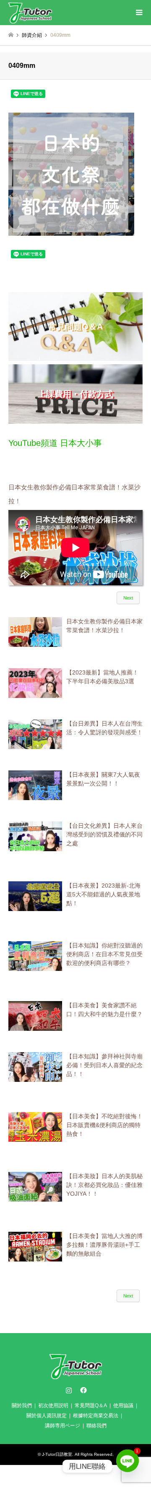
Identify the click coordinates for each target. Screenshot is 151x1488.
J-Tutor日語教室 (57, 1454)
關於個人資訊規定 (46, 1415)
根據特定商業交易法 (95, 1415)
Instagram (69, 1390)
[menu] (138, 12)
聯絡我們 (96, 1426)
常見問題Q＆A (91, 1405)
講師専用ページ (62, 1426)
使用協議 (123, 1405)
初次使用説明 (53, 1405)
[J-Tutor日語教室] (30, 12)
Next (128, 597)
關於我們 (22, 1405)
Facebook (83, 1390)
